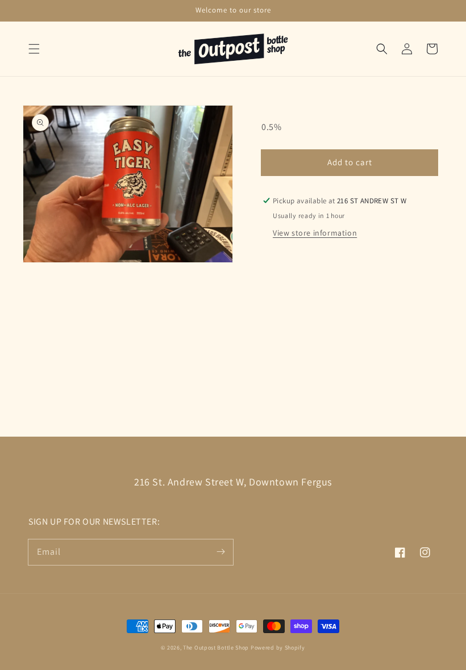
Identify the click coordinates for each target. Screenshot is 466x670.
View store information (315, 233)
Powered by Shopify (278, 647)
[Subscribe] (220, 551)
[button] (34, 48)
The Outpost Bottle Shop (216, 647)
